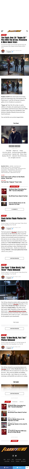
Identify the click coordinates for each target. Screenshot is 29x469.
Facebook (17, 461)
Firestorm (4, 167)
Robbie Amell (5, 171)
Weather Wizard (6, 172)
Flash (9, 167)
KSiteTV (8, 459)
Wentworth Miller (15, 172)
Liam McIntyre (22, 168)
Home (4, 459)
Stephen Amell (17, 171)
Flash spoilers (5, 168)
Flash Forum (7, 461)
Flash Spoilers (18, 459)
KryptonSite (23, 461)
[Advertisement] (14, 14)
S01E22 (10, 171)
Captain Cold (18, 166)
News (13, 459)
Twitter (12, 461)
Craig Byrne (9, 51)
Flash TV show (13, 168)
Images (24, 459)
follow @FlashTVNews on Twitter (17, 311)
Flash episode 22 (16, 167)
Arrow (11, 166)
